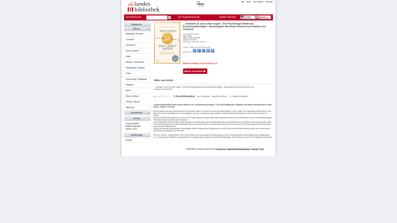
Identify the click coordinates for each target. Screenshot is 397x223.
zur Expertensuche (189, 16)
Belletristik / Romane (134, 34)
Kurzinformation (185, 96)
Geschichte (130, 45)
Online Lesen (131, 129)
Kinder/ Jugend (132, 51)
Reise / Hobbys (132, 96)
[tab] (137, 29)
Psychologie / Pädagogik (136, 79)
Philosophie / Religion (135, 68)
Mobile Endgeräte (133, 126)
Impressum (221, 149)
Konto (248, 2)
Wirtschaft (130, 107)
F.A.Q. (261, 149)
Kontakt (129, 140)
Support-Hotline (132, 123)
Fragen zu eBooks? (240, 96)
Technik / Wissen (133, 102)
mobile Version (227, 16)
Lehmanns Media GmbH (205, 149)
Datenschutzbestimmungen (238, 149)
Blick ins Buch (221, 96)
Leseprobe (205, 96)
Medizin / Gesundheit (135, 62)
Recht (128, 90)
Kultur (128, 56)
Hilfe (242, 2)
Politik (128, 73)
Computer (130, 39)
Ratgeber (130, 85)
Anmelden (269, 2)
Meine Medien (258, 2)
